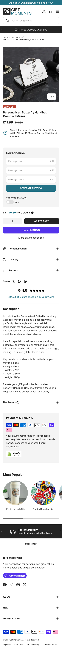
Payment (7, 644)
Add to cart (41, 221)
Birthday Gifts (17, 37)
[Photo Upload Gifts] (15, 493)
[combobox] (31, 20)
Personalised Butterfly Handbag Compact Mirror (23, 39)
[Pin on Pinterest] (25, 281)
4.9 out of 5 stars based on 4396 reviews (31, 296)
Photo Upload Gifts (15, 509)
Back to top (31, 543)
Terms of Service (49, 644)
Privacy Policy (33, 644)
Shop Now (47, 2)
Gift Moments (15, 640)
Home (5, 37)
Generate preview (31, 188)
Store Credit (19, 644)
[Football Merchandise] (43, 493)
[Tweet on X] (13, 281)
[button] (50, 11)
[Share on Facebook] (19, 281)
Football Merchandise (43, 509)
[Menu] (57, 11)
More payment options (31, 237)
